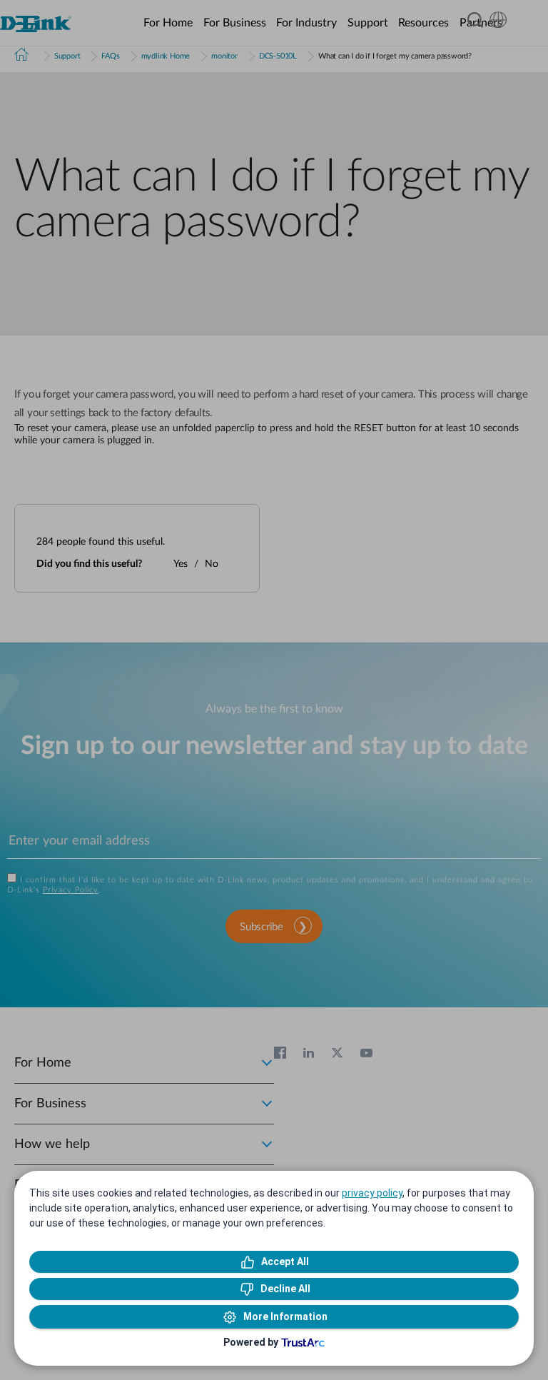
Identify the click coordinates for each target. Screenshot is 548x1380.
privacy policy (372, 1193)
